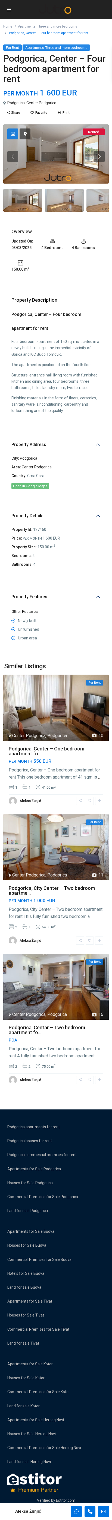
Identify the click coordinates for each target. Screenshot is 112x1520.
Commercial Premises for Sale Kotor (38, 1392)
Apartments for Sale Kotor (30, 1364)
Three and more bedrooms (57, 26)
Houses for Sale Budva (26, 1245)
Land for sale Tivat (23, 1343)
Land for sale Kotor (23, 1406)
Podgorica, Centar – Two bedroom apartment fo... (47, 1030)
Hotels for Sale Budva (25, 1273)
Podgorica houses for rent (29, 1141)
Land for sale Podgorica (27, 1210)
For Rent (12, 48)
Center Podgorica (41, 103)
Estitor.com (65, 1500)
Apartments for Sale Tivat (29, 1301)
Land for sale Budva (24, 1287)
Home (7, 26)
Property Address (28, 444)
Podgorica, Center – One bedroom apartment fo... (46, 751)
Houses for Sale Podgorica (30, 1183)
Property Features (29, 596)
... (99, 777)
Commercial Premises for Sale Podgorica (42, 1197)
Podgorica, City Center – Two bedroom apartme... (52, 890)
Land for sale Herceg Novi (29, 1461)
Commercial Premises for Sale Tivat (38, 1329)
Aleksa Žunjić (30, 801)
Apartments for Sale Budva (30, 1231)
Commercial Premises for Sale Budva (39, 1259)
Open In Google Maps (30, 486)
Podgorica (16, 103)
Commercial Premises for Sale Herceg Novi (44, 1448)
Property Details (27, 515)
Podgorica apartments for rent (33, 1127)
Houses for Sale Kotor (26, 1378)
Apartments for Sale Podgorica (34, 1169)
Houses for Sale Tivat (25, 1315)
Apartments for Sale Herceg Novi (35, 1420)
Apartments (27, 26)
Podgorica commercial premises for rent (42, 1155)
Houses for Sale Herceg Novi (31, 1434)
